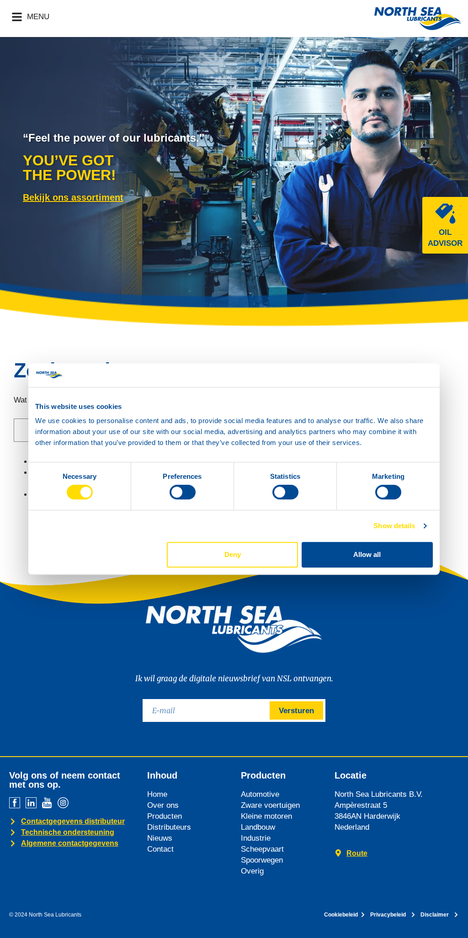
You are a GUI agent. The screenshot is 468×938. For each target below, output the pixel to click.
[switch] (183, 492)
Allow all (367, 554)
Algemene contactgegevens (69, 843)
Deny (232, 554)
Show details (394, 526)
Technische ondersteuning (67, 832)
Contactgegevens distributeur (73, 821)
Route (356, 853)
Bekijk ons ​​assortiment (73, 197)
